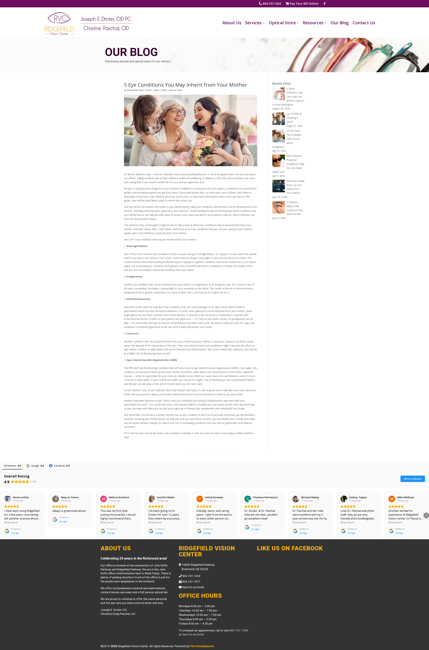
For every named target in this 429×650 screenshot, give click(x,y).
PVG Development (202, 646)
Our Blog (339, 23)
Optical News (176, 90)
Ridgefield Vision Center (139, 90)
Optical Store (282, 23)
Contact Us (363, 23)
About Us (231, 23)
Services (253, 23)
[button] (2, 515)
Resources (313, 23)
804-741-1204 (238, 630)
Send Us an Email (193, 634)
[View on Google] (7, 499)
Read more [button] (11, 522)
